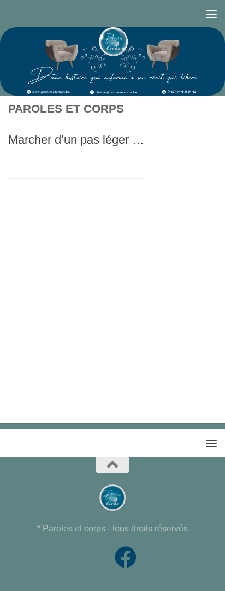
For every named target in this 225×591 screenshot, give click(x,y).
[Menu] (211, 13)
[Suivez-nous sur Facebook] (126, 557)
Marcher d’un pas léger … (76, 139)
